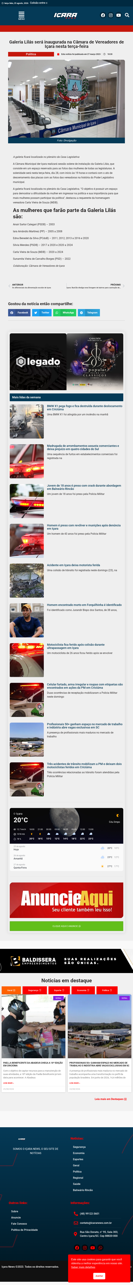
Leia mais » (8, 1083)
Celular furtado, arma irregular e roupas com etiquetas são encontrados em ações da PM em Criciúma (85, 686)
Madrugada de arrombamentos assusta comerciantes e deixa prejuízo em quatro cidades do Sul (83, 447)
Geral (76, 1165)
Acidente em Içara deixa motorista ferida (73, 565)
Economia (79, 1153)
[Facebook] (103, 15)
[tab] (11, 990)
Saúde (76, 1184)
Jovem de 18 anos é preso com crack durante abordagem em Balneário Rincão (84, 487)
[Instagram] (111, 15)
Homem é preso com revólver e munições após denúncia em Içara (84, 527)
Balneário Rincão (83, 1190)
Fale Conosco (19, 1223)
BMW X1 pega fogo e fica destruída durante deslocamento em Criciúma (84, 407)
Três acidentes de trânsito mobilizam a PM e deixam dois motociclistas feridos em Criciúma (84, 765)
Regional (78, 1177)
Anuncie (16, 1217)
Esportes (78, 1159)
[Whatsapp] (100, 1247)
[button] (127, 15)
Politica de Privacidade (24, 1229)
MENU (21, 19)
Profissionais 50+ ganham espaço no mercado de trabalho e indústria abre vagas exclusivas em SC (84, 725)
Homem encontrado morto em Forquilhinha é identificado (84, 605)
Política (31, 54)
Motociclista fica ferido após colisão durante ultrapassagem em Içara (76, 646)
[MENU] (21, 14)
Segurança (79, 1146)
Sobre (14, 1211)
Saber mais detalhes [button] (83, 1267)
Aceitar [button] (99, 1276)
